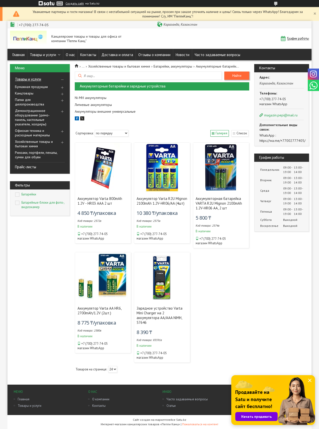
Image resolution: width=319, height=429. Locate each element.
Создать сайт (75, 3)
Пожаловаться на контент (200, 424)
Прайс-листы (25, 167)
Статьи (171, 406)
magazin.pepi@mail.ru (281, 115)
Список (242, 133)
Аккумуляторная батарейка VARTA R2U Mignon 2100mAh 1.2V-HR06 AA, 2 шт (219, 203)
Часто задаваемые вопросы (217, 55)
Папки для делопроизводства (29, 101)
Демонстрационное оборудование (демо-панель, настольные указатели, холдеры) (32, 117)
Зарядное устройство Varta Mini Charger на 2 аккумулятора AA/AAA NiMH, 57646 (159, 315)
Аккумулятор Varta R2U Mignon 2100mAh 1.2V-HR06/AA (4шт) (162, 201)
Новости (182, 55)
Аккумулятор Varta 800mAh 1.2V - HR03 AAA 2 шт (100, 201)
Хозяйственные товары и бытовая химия (34, 143)
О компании (100, 399)
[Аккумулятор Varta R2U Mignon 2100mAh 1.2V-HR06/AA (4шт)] (162, 167)
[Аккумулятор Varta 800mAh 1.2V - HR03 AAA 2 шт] (103, 167)
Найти (236, 76)
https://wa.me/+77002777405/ (282, 140)
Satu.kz (181, 420)
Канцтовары (24, 93)
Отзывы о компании (154, 55)
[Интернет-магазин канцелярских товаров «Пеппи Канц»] (28, 38)
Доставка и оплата (117, 55)
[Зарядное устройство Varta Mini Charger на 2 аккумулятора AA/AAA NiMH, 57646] (162, 277)
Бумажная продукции (31, 87)
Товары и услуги (43, 55)
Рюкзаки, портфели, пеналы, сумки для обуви (36, 154)
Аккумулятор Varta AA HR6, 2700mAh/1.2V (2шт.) (99, 310)
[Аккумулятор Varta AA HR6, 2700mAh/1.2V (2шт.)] (103, 277)
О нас (70, 55)
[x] (82, 119)
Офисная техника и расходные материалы (32, 132)
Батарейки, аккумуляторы (173, 66)
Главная (18, 55)
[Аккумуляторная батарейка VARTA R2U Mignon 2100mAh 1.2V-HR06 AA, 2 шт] (221, 167)
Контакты (88, 55)
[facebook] (77, 119)
